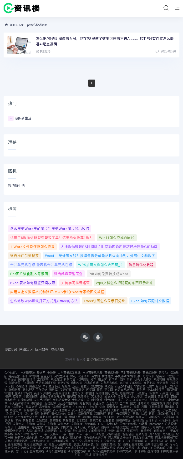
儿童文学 (31, 407)
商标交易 (76, 383)
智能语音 (128, 434)
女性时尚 (151, 420)
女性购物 (138, 420)
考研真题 (162, 383)
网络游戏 (56, 379)
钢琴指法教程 (120, 427)
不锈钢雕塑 (156, 407)
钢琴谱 (105, 427)
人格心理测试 (34, 431)
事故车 (35, 434)
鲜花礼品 (93, 427)
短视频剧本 (127, 393)
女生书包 (23, 414)
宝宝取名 (82, 420)
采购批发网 (103, 393)
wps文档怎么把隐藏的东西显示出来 (124, 283)
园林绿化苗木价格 (70, 438)
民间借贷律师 (26, 379)
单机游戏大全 (61, 400)
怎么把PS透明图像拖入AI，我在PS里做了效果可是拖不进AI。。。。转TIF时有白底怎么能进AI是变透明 (105, 41)
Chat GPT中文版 (86, 407)
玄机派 (124, 383)
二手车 (124, 403)
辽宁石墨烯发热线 (87, 441)
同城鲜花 (66, 427)
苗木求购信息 (48, 438)
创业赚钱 (96, 400)
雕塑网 (71, 396)
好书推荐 (149, 383)
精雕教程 (100, 414)
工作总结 (41, 390)
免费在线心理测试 (75, 431)
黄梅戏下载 (60, 417)
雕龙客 (102, 379)
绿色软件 (110, 400)
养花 (99, 390)
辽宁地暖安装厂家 (156, 441)
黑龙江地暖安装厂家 (86, 444)
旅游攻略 (97, 386)
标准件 (153, 393)
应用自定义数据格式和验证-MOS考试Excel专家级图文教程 (57, 292)
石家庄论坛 (167, 393)
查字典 (153, 400)
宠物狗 (51, 424)
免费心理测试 (116, 431)
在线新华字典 (23, 393)
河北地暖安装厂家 (166, 438)
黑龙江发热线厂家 (35, 444)
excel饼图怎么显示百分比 (104, 301)
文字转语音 (113, 434)
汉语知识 (65, 390)
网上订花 (80, 427)
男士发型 (28, 390)
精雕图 (109, 386)
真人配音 (155, 434)
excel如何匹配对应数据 (150, 301)
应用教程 (41, 349)
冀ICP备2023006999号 (102, 359)
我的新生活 (23, 118)
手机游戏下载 (80, 400)
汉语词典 (83, 376)
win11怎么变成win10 (117, 238)
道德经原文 (123, 420)
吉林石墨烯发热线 (16, 441)
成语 (120, 400)
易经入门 (141, 417)
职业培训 (163, 396)
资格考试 (123, 396)
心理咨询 (21, 386)
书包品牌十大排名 (108, 410)
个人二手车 (84, 434)
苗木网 (95, 376)
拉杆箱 (45, 414)
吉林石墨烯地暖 (92, 372)
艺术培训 (96, 396)
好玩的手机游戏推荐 (52, 396)
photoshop (156, 424)
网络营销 (159, 379)
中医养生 (133, 431)
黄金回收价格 (128, 424)
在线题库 (28, 383)
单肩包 (72, 414)
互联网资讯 (140, 400)
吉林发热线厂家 (40, 441)
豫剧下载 (75, 417)
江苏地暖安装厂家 (79, 451)
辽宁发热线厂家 (111, 441)
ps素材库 (141, 393)
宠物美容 (90, 424)
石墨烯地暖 (111, 372)
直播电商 (24, 427)
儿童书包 (155, 410)
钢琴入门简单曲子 (152, 427)
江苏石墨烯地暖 (56, 451)
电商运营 (14, 376)
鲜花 (73, 376)
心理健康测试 (97, 431)
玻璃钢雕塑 (30, 410)
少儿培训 (136, 396)
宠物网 (30, 424)
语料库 (53, 390)
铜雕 (136, 407)
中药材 (86, 455)
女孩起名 (108, 420)
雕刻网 (169, 407)
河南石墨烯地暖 (53, 448)
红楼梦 (17, 396)
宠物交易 (18, 424)
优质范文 (18, 407)
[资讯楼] (22, 8)
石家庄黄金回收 (108, 424)
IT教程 (171, 376)
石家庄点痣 (91, 383)
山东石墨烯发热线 (69, 372)
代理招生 (83, 396)
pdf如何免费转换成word (108, 274)
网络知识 (26, 349)
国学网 (90, 390)
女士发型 (112, 403)
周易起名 (95, 420)
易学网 (113, 379)
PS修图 (34, 376)
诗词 (24, 376)
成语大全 (110, 396)
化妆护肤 (165, 420)
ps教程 (143, 424)
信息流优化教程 (141, 265)
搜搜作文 (112, 407)
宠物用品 (63, 424)
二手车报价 (68, 434)
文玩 (128, 400)
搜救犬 (85, 386)
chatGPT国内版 (68, 403)
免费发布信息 (109, 383)
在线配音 (141, 434)
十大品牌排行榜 (19, 403)
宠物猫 (41, 424)
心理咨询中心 (53, 431)
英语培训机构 (42, 393)
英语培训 (150, 396)
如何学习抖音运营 (75, 283)
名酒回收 (161, 386)
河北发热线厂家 (143, 438)
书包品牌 (9, 414)
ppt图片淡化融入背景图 (29, 274)
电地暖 (51, 372)
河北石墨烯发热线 (119, 438)
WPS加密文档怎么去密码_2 (100, 265)
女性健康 (107, 376)
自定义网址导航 (125, 390)
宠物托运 (76, 424)
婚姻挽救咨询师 (14, 431)
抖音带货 (69, 379)
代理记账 (83, 379)
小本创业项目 (155, 390)
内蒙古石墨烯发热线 (102, 448)
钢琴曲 (135, 427)
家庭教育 (172, 390)
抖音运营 (14, 383)
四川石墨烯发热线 (103, 451)
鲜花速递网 (52, 427)
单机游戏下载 (51, 386)
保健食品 (159, 431)
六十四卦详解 (125, 417)
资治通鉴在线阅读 (83, 410)
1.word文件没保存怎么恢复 (32, 247)
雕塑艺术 (15, 410)
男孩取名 (68, 420)
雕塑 (93, 379)
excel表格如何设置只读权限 (32, 283)
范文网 (108, 390)
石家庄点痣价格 (159, 414)
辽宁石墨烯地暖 (133, 441)
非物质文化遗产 (144, 386)
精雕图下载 (85, 414)
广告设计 (171, 424)
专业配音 (98, 434)
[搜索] (166, 8)
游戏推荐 (14, 390)
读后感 (56, 407)
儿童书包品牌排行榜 (134, 410)
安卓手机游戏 (42, 400)
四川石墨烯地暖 (149, 451)
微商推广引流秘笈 (24, 256)
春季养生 (146, 431)
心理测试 (136, 383)
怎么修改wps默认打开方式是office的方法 (44, 301)
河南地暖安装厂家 (76, 448)
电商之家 (37, 427)
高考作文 (45, 407)
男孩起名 (28, 420)
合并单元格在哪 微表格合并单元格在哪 (41, 265)
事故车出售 (22, 434)
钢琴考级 (171, 427)
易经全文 (155, 417)
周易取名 (55, 420)
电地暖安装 (27, 372)
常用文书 (68, 407)
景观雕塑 (45, 410)
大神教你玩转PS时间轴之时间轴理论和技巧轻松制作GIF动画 (109, 247)
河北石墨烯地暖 (131, 372)
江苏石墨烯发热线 (32, 451)
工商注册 (43, 379)
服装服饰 (50, 403)
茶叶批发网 (100, 455)
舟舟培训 (148, 376)
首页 (13, 25)
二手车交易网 (50, 434)
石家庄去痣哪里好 (119, 414)
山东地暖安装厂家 (156, 444)
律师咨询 (143, 403)
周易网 (97, 417)
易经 (122, 379)
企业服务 (98, 403)
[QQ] (98, 337)
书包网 (89, 393)
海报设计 (10, 427)
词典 (102, 407)
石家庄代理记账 (161, 403)
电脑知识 (10, 349)
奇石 (162, 400)
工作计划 (78, 390)
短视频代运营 (70, 386)
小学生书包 (170, 410)
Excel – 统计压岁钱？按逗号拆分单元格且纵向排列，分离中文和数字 (100, 256)
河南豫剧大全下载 (26, 417)
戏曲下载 (85, 403)
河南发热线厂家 (31, 448)
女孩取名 (42, 420)
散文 (133, 403)
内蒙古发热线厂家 (128, 448)
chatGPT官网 (123, 386)
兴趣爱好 (35, 386)
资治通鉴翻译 (61, 410)
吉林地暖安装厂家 (62, 441)
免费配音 (168, 434)
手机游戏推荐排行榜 (128, 376)
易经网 (86, 417)
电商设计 (37, 403)
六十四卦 (109, 417)
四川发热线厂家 (127, 451)
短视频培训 (25, 400)
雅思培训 (77, 393)
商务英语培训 (61, 393)
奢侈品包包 (58, 414)
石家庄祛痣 (139, 414)
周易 (129, 379)
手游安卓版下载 (46, 383)
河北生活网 (61, 376)
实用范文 (126, 407)
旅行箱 (34, 414)
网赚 (174, 396)
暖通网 (41, 372)
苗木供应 (10, 400)
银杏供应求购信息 (94, 438)
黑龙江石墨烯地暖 (60, 444)
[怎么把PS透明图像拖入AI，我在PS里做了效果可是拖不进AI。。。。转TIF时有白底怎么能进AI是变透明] (19, 45)
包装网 (160, 376)
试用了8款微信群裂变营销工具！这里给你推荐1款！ (51, 238)
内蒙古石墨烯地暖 (153, 448)
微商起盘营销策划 (68, 274)
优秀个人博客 (143, 379)
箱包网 (141, 390)
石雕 (144, 407)
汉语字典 (168, 417)
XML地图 (57, 349)
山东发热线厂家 (111, 444)
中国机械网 (30, 396)
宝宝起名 (46, 376)
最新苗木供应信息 (26, 438)
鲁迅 (115, 393)
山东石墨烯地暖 (133, 444)
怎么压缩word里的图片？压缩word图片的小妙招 (49, 229)
